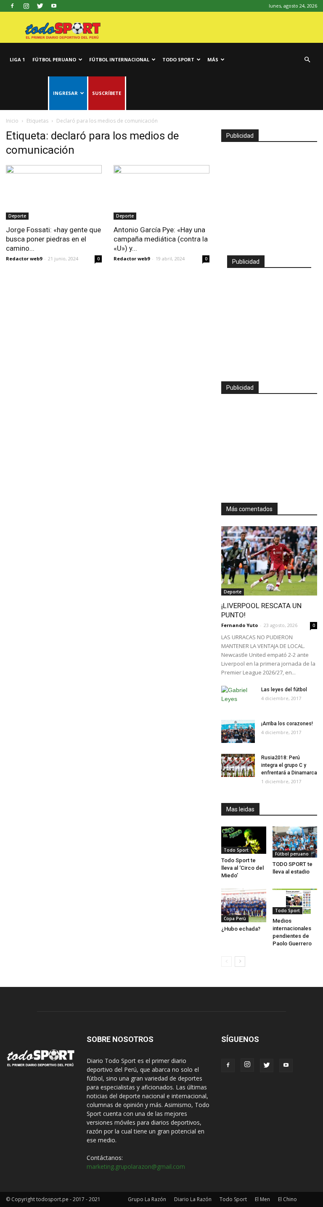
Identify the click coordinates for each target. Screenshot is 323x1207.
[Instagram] (26, 6)
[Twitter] (40, 6)
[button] (307, 60)
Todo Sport (178, 59)
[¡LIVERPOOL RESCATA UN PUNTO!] (269, 561)
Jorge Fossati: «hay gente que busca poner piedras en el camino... (53, 239)
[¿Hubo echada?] (243, 905)
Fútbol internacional (119, 59)
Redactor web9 (24, 258)
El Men (262, 1199)
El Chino (287, 1199)
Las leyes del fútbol (284, 690)
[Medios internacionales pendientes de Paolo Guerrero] (295, 901)
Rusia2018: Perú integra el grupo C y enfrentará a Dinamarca (289, 765)
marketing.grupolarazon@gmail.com (136, 1166)
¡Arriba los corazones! (287, 724)
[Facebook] (12, 6)
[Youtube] (54, 6)
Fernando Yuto (239, 625)
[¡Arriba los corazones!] (238, 731)
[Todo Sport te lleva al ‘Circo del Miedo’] (243, 840)
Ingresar (65, 93)
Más (212, 59)
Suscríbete (106, 93)
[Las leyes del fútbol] (238, 697)
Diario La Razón (193, 1199)
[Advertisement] (269, 195)
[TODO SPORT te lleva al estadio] (295, 842)
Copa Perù (235, 918)
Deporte (17, 216)
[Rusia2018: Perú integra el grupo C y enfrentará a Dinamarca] (238, 765)
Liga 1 (17, 59)
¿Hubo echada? (240, 929)
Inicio (12, 120)
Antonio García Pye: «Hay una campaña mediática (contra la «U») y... (161, 239)
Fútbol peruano (54, 59)
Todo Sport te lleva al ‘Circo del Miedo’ (242, 868)
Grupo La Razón (147, 1199)
